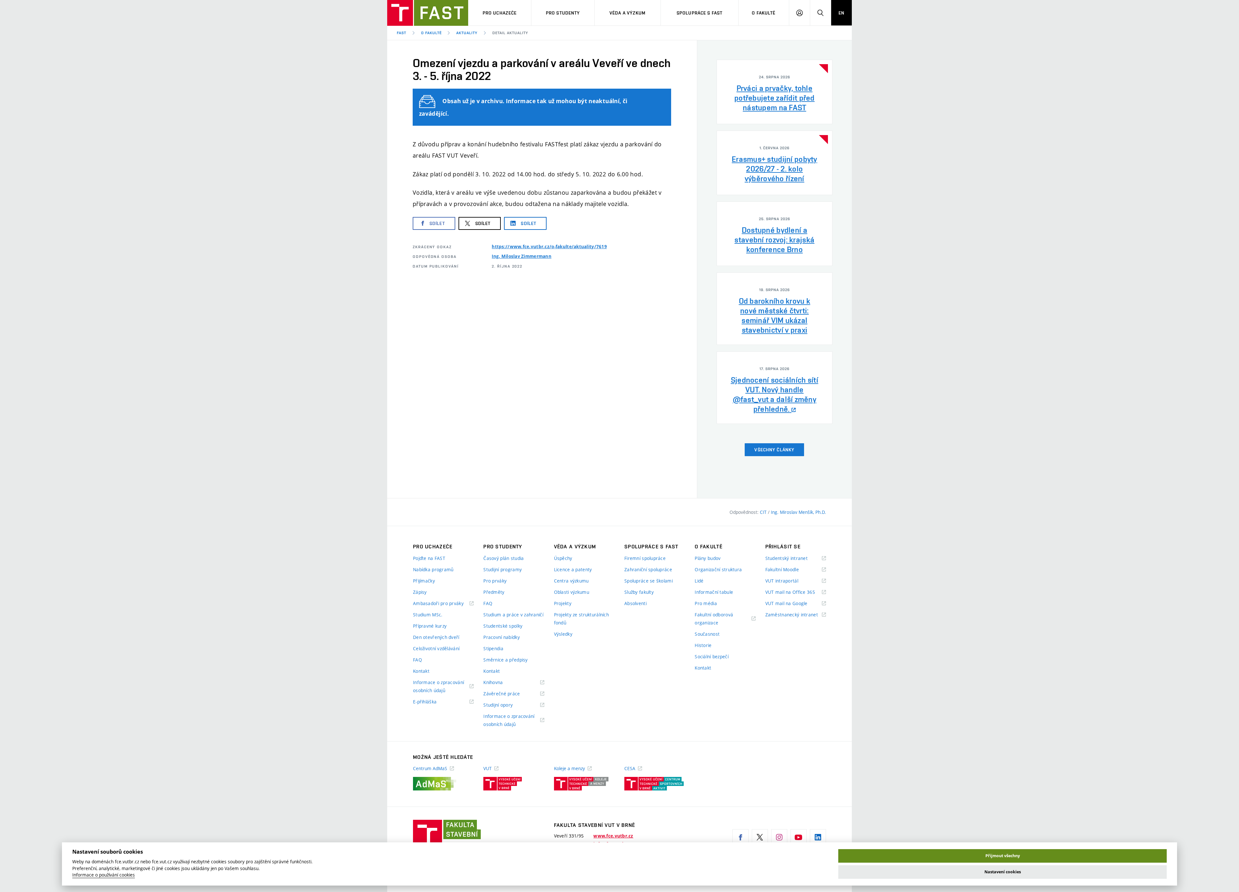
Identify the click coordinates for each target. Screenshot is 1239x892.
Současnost (707, 634)
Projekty (562, 603)
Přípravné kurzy (430, 626)
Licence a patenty (573, 569)
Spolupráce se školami (648, 581)
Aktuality (467, 33)
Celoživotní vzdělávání (436, 648)
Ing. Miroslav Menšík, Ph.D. (798, 512)
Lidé (699, 581)
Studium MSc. (427, 615)
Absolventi (635, 603)
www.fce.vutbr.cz (613, 836)
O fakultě (763, 12)
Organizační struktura (718, 569)
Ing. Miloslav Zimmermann (521, 256)
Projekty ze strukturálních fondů (581, 619)
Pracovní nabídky (501, 637)
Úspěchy (563, 558)
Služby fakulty (639, 592)
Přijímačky (424, 581)
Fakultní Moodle (790, 569)
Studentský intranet (794, 558)
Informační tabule (714, 592)
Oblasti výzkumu (571, 592)
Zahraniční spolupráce (648, 569)
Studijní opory (506, 705)
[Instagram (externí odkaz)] (779, 837)
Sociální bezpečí (711, 656)
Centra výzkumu (571, 581)
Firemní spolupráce (645, 558)
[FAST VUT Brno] (427, 13)
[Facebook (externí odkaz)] (740, 837)
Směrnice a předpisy (505, 660)
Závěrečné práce (509, 694)
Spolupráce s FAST (699, 12)
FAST (401, 33)
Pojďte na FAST (429, 558)
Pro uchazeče (500, 12)
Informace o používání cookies (103, 875)
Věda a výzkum (627, 12)
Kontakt (421, 671)
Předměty (493, 592)
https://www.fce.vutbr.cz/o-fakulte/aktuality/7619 (549, 247)
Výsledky (563, 634)
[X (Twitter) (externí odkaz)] (760, 837)
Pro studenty (563, 12)
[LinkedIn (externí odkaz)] (818, 837)
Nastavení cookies (1002, 872)
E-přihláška (433, 702)
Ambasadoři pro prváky (443, 603)
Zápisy (420, 592)
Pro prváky (495, 581)
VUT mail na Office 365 (795, 592)
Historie (703, 645)
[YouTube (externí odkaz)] (799, 837)
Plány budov (707, 558)
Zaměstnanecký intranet (795, 615)
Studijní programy (502, 569)
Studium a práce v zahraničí (513, 615)
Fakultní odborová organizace (714, 619)
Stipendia (493, 648)
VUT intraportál (789, 581)
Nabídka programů (433, 569)
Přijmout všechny (1002, 855)
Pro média (706, 603)
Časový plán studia (503, 558)
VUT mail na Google (794, 603)
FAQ (417, 660)
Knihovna (501, 682)
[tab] (774, 92)
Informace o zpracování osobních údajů (438, 686)
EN (841, 12)
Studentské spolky (502, 626)
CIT (764, 512)
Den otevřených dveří (436, 637)
